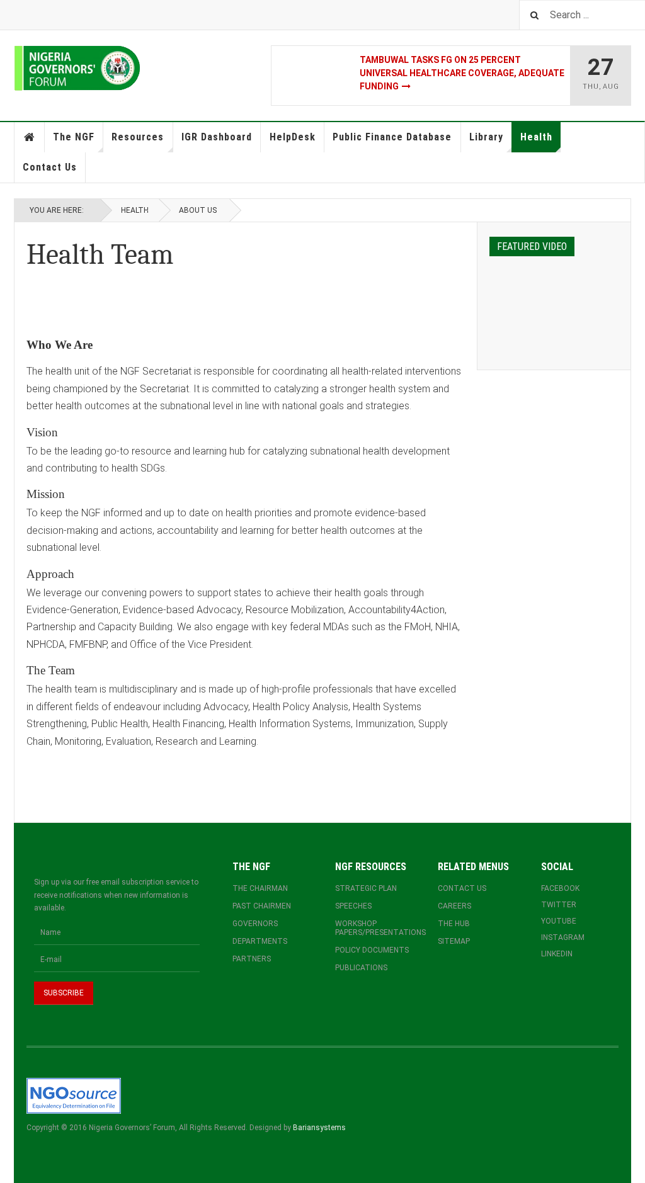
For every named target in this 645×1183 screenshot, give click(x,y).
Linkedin (557, 953)
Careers (454, 906)
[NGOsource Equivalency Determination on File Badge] (73, 1095)
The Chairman (260, 888)
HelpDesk (293, 137)
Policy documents (372, 950)
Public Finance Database (392, 137)
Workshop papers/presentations (374, 928)
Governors (255, 923)
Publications (361, 967)
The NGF (73, 137)
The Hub (454, 923)
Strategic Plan (366, 888)
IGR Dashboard (216, 137)
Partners (251, 958)
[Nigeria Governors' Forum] (77, 68)
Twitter (558, 904)
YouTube (558, 921)
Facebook (560, 888)
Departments (259, 941)
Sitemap (454, 941)
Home (29, 137)
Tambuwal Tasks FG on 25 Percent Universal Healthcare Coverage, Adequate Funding (462, 73)
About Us (198, 210)
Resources (137, 137)
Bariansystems (319, 1127)
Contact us (462, 888)
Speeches (353, 906)
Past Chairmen (261, 906)
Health (536, 137)
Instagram (563, 937)
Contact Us (50, 167)
